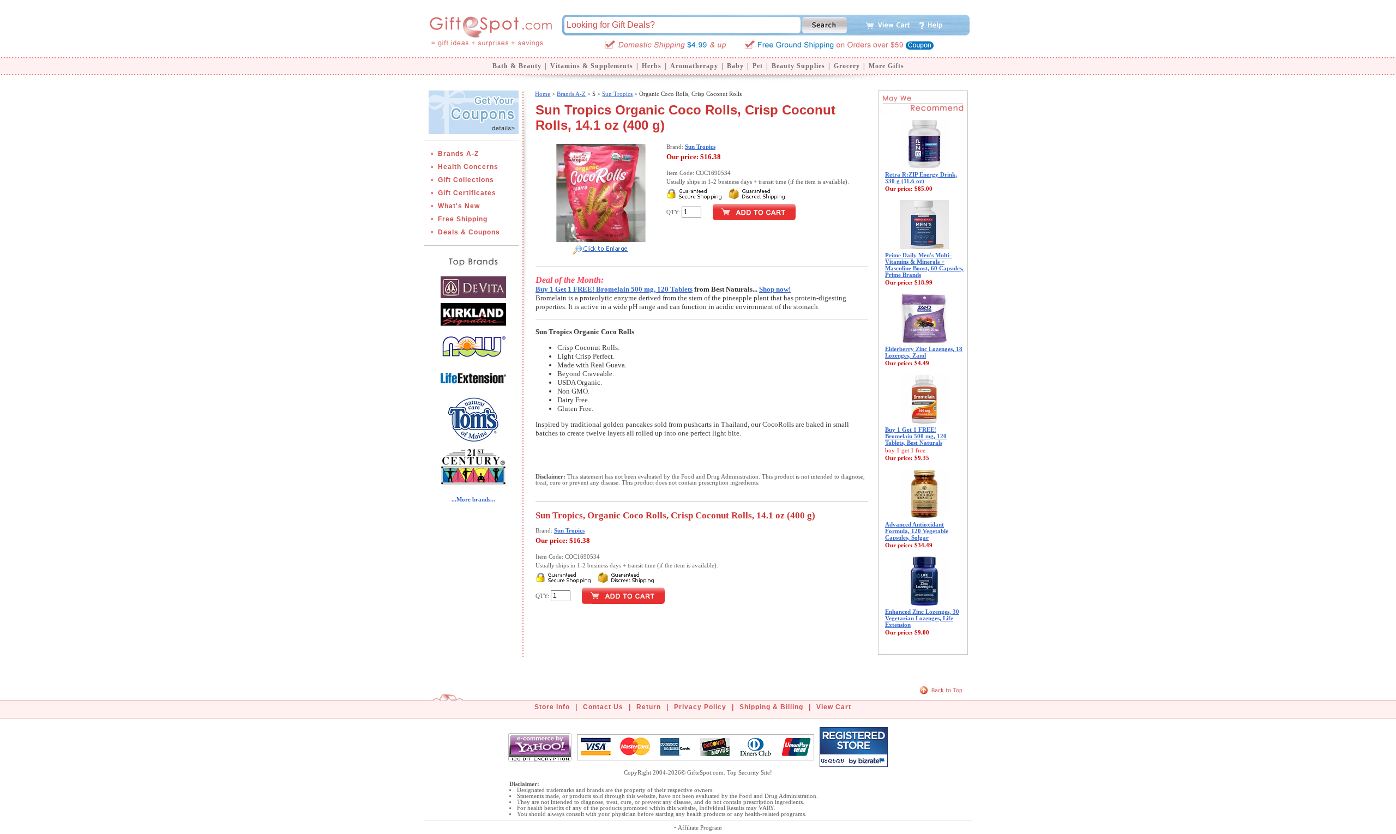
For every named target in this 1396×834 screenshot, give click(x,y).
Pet (758, 66)
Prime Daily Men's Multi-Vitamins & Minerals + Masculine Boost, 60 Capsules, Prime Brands (924, 265)
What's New (459, 206)
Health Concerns (468, 167)
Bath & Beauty (516, 66)
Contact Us (603, 707)
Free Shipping (463, 219)
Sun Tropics (617, 93)
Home (542, 93)
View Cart (833, 707)
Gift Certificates (467, 193)
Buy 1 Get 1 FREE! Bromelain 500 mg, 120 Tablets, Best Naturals (916, 436)
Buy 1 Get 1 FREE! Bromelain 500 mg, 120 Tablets (614, 289)
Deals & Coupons (469, 232)
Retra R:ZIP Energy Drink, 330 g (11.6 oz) (921, 177)
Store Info (552, 707)
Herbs (651, 66)
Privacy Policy (700, 707)
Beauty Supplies (798, 66)
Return (648, 707)
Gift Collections (466, 180)
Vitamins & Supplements (591, 66)
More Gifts (886, 66)
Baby (735, 66)
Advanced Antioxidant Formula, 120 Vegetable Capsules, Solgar (916, 531)
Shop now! (775, 289)
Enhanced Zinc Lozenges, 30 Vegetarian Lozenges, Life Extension (922, 618)
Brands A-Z (458, 154)
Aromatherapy (694, 66)
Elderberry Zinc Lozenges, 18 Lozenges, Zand (923, 352)
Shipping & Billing (771, 707)
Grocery (847, 66)
